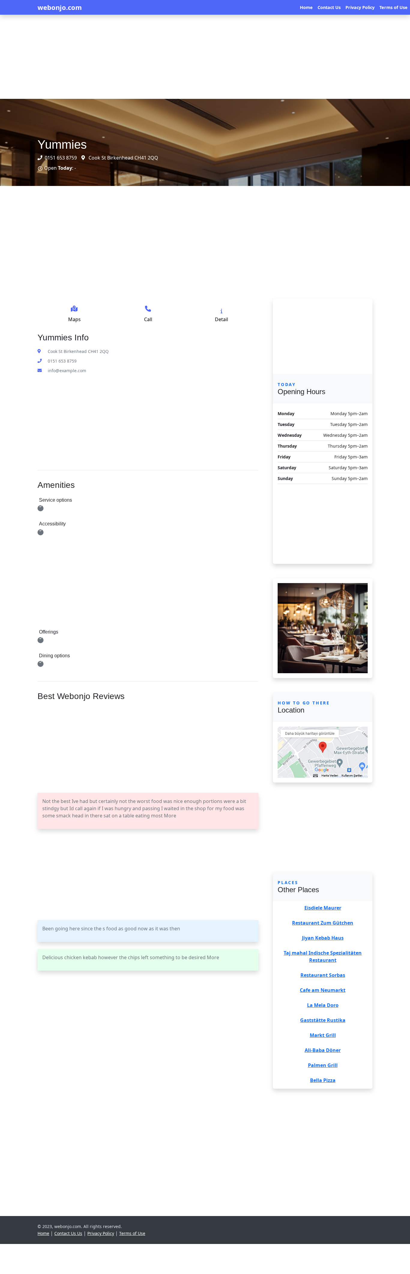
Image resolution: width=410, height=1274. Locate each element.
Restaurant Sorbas (322, 975)
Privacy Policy (360, 7)
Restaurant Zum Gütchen (322, 923)
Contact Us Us (68, 1233)
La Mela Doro (323, 1005)
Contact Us (329, 7)
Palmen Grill (323, 1065)
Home (306, 7)
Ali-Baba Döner (323, 1050)
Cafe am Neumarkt (322, 990)
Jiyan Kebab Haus (323, 938)
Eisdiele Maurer (322, 908)
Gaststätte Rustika (322, 1020)
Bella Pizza (323, 1080)
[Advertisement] (180, 57)
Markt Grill (323, 1035)
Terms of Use (393, 7)
